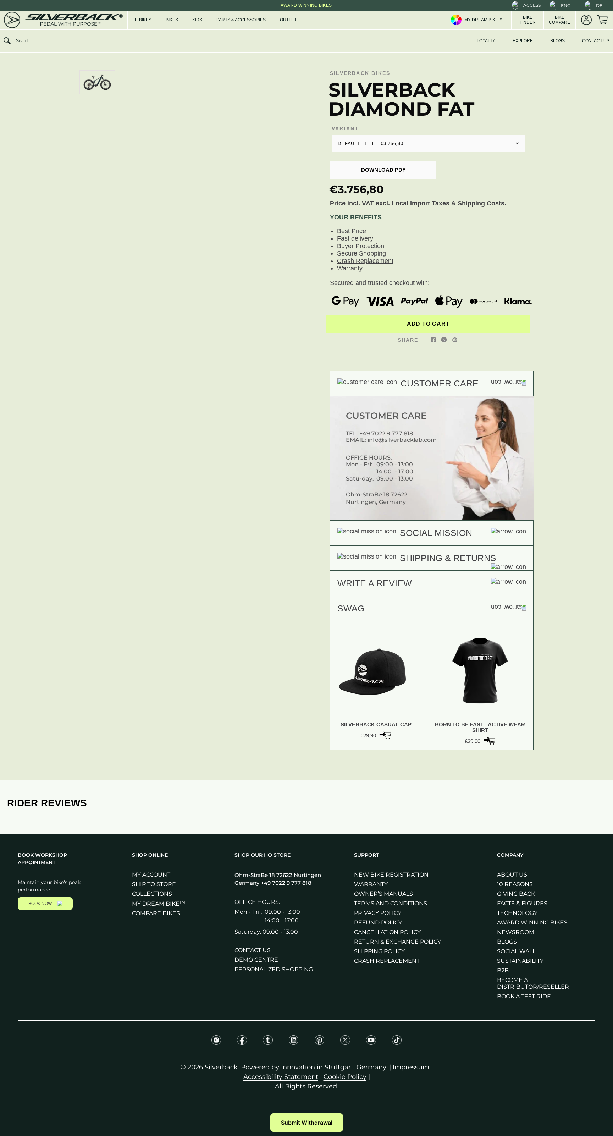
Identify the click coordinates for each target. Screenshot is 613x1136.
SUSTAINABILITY (520, 960)
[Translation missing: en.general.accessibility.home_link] (63, 20)
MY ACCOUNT (151, 874)
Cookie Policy (345, 1077)
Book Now (40, 903)
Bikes (172, 19)
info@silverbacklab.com (402, 439)
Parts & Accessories (241, 19)
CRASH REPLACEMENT (387, 960)
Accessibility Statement (280, 1077)
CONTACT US (595, 40)
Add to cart (428, 324)
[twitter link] (444, 339)
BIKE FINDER (528, 20)
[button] (526, 5)
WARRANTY (371, 884)
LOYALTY (486, 40)
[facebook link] (433, 339)
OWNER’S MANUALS (383, 893)
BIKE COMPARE (559, 20)
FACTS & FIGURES (522, 903)
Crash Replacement (365, 260)
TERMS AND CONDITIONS (390, 903)
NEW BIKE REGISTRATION (391, 874)
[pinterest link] (454, 339)
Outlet (288, 19)
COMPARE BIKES (156, 913)
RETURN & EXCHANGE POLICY (397, 941)
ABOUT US (512, 874)
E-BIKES (143, 19)
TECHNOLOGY (517, 913)
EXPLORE (523, 40)
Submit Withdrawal (306, 1122)
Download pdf (383, 170)
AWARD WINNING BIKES (532, 922)
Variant (345, 128)
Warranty (350, 268)
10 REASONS (515, 884)
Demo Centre (256, 959)
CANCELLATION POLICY (387, 932)
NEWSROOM (515, 932)
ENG (565, 5)
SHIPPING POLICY (379, 951)
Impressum (411, 1067)
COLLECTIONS (152, 893)
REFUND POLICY (378, 922)
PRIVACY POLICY (377, 913)
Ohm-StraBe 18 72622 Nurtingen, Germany (376, 498)
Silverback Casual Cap (376, 725)
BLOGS (557, 40)
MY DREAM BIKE (158, 903)
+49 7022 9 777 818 (386, 433)
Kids (197, 19)
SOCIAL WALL (516, 951)
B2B (503, 970)
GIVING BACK (516, 893)
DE (599, 5)
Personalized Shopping (273, 969)
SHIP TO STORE (154, 884)
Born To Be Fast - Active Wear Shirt (480, 727)
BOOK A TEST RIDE (524, 996)
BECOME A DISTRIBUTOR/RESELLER (533, 983)
